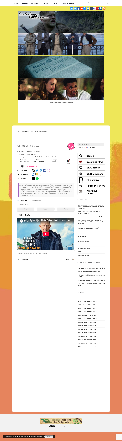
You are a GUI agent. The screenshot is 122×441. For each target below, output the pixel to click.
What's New (82, 200)
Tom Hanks (55, 157)
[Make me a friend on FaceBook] (78, 8)
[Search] (107, 3)
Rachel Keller (45, 157)
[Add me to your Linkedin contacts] (88, 8)
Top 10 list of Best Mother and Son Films (91, 268)
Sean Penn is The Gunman (61, 103)
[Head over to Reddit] (81, 8)
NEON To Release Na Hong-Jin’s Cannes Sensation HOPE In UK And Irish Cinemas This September (91, 222)
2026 (79, 298)
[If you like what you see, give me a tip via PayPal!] (101, 8)
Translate (92, 147)
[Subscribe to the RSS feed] (104, 8)
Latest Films (82, 236)
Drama (35, 161)
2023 (79, 308)
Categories (35, 3)
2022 (79, 312)
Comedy (41, 161)
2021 (79, 315)
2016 (79, 332)
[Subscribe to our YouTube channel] (97, 8)
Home (16, 3)
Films (55, 3)
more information (38, 436)
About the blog (68, 3)
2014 (79, 339)
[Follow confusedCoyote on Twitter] (75, 8)
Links (46, 3)
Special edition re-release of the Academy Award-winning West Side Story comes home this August (91, 206)
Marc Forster (31, 154)
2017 (79, 329)
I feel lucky (24, 3)
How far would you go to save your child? (90, 216)
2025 (79, 301)
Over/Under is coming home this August (91, 280)
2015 (79, 336)
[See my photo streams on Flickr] (94, 8)
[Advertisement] (85, 380)
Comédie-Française (83, 241)
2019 (79, 322)
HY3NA (80, 251)
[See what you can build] (85, 8)
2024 (79, 305)
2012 (79, 346)
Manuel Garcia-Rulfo (34, 157)
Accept (49, 436)
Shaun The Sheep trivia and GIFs (89, 271)
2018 (79, 326)
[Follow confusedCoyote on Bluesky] (72, 8)
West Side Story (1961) (84, 248)
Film (32, 131)
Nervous (80, 244)
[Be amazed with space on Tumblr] (91, 8)
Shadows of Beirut (83, 255)
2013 (79, 343)
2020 (79, 319)
